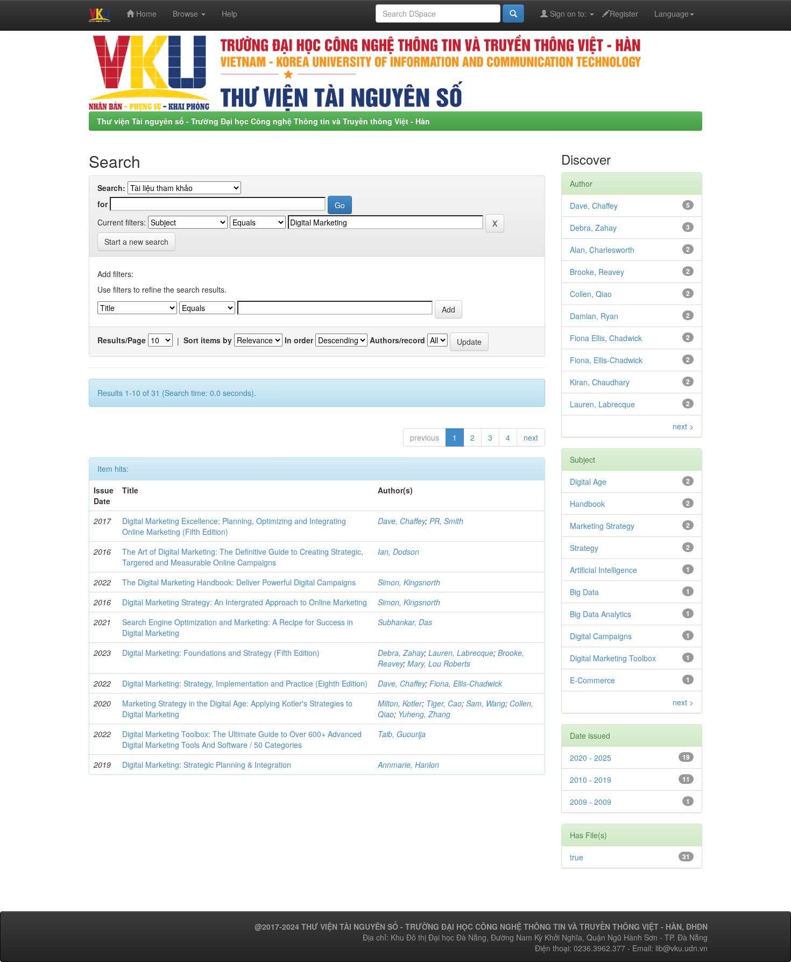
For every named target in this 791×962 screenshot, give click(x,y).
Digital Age (588, 481)
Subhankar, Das (405, 622)
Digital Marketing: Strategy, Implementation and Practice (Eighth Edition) (245, 683)
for (102, 204)
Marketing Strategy (602, 525)
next (531, 437)
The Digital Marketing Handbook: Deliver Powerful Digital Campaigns (239, 582)
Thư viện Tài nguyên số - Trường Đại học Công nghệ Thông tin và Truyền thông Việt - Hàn (263, 121)
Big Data (584, 591)
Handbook (587, 503)
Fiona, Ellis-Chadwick (465, 683)
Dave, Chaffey (401, 520)
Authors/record (397, 340)
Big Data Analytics (600, 614)
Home (145, 13)
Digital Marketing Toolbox (613, 658)
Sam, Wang (485, 703)
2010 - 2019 (590, 779)
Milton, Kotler (400, 703)
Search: (111, 187)
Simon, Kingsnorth (409, 582)
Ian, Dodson (398, 551)
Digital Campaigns (601, 636)
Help (229, 13)
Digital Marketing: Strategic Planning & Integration (206, 764)
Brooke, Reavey (597, 271)
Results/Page (121, 340)
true (576, 857)
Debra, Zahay (401, 652)
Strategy (584, 547)
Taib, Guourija (402, 733)
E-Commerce (592, 680)
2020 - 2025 (590, 757)
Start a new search (136, 241)
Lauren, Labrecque (460, 652)
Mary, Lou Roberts (438, 663)
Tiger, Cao (444, 703)
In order (299, 340)
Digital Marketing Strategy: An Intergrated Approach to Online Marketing (244, 602)
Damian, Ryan (594, 315)
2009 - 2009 (590, 801)
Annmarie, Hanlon (408, 764)
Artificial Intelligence (603, 569)
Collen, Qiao (591, 293)
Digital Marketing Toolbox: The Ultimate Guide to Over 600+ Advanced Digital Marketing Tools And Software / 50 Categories (242, 739)
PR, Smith (446, 520)
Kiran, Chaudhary (600, 382)
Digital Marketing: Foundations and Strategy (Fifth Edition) (221, 652)
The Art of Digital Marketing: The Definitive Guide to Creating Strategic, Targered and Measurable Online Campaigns (242, 557)
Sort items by (207, 340)
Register (624, 13)
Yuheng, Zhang (424, 714)
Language (671, 13)
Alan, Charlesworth (602, 249)
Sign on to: (568, 13)
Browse (186, 13)
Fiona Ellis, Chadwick (606, 338)
